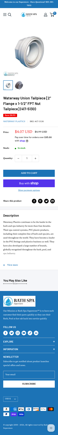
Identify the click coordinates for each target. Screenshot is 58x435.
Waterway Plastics (14, 122)
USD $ (8, 399)
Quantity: (8, 158)
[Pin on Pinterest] (40, 201)
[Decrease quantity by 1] (18, 158)
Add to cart (29, 173)
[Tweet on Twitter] (46, 201)
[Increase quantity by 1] (35, 158)
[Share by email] (52, 201)
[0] (52, 15)
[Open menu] (4, 14)
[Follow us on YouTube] (24, 333)
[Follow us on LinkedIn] (36, 333)
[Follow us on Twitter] (11, 333)
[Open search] (9, 14)
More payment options (29, 190)
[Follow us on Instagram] (17, 333)
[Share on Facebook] (34, 201)
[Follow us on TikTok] (30, 333)
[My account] (45, 14)
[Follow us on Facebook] (5, 333)
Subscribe (29, 384)
